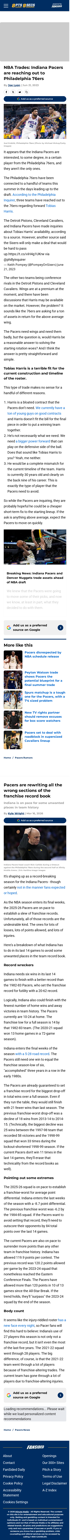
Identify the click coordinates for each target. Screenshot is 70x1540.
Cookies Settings (15, 1502)
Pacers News (22, 1429)
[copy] (26, 92)
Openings (49, 1456)
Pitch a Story (51, 1470)
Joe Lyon (14, 85)
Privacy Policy (13, 1476)
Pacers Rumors (23, 757)
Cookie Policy (13, 1483)
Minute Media (22, 1511)
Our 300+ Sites (53, 1463)
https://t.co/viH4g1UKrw (26, 254)
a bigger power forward (32, 441)
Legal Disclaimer (54, 1483)
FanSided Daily (14, 1470)
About (7, 1456)
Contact (9, 1463)
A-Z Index (49, 1490)
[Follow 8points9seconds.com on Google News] (60, 627)
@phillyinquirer (15, 259)
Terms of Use (52, 1476)
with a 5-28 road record (32, 1054)
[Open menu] (6, 5)
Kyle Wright (16, 813)
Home (7, 757)
